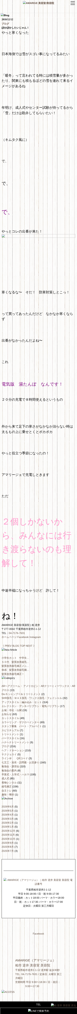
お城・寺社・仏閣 (12, 710)
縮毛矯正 (7, 786)
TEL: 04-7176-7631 (26, 974)
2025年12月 (8, 830)
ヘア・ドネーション (13, 750)
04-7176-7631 (17, 633)
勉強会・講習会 (11, 766)
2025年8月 (8, 846)
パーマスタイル (11, 738)
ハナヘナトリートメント (16, 742)
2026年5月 (8, 810)
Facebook (23, 637)
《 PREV (6, 645)
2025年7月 (8, 850)
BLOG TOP (18, 645)
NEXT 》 (31, 645)
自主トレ (7, 790)
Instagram (35, 637)
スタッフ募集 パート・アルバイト (22, 726)
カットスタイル (11, 718)
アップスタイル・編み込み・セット (22, 702)
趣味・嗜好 (8, 794)
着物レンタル (9, 782)
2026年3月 (8, 818)
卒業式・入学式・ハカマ (16, 774)
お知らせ (7, 714)
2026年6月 (8, 806)
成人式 (6, 778)
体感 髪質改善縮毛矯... (15, 669)
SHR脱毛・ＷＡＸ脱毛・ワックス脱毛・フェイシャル (32, 698)
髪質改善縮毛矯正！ (13, 674)
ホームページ (9, 637)
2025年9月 (8, 842)
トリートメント (11, 734)
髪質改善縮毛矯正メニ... (15, 665)
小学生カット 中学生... (15, 657)
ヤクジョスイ (9, 754)
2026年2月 (8, 822)
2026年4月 (8, 814)
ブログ (5, 23)
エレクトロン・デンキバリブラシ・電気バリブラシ (31, 706)
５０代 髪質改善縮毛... (15, 662)
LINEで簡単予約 (40, 1011)
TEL (38, 1004)
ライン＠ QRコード (15, 758)
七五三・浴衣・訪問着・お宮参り (21, 762)
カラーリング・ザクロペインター (21, 722)
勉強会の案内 (9, 770)
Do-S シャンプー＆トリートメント (21, 694)
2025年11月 (8, 834)
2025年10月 (8, 838)
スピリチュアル (11, 730)
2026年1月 (8, 826)
